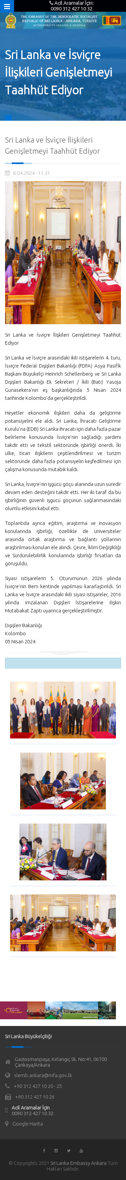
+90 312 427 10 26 (34, 1097)
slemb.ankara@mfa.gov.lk (43, 1075)
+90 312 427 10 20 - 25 (38, 1086)
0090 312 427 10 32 (32, 1113)
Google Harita (27, 1124)
